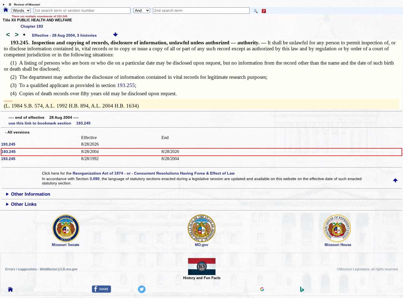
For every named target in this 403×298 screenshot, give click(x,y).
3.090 (95, 179)
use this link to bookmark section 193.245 (49, 123)
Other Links (23, 204)
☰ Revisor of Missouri (23, 4)
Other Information (30, 194)
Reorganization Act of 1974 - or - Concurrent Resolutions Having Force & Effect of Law (154, 173)
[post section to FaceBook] (101, 291)
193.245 (8, 144)
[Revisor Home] (10, 290)
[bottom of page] (115, 35)
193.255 (126, 85)
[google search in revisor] (262, 290)
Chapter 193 (32, 26)
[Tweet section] (142, 292)
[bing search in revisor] (302, 290)
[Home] (5, 10)
